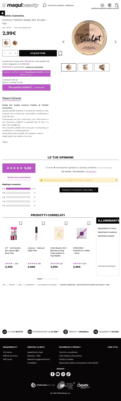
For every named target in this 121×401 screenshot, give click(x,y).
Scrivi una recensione (18, 177)
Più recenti (91, 171)
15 (25, 61)
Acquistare (13, 271)
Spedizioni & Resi (35, 352)
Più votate (66, 171)
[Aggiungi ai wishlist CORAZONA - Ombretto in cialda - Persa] (81, 223)
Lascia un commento (34, 67)
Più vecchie (78, 171)
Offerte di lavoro (10, 356)
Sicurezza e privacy (70, 347)
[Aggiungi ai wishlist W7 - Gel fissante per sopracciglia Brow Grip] (13, 223)
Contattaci (32, 363)
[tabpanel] (89, 37)
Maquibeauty (10, 347)
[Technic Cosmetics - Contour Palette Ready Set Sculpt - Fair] (6, 43)
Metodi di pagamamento (38, 359)
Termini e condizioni (68, 352)
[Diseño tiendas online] (83, 385)
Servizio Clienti (36, 347)
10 (32, 61)
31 (29, 61)
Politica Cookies (66, 359)
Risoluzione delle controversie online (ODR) (78, 363)
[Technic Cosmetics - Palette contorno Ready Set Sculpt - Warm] (15, 43)
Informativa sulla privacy (70, 356)
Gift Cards (7, 359)
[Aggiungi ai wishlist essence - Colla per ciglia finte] (36, 223)
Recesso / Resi (33, 356)
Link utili (113, 347)
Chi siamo (7, 352)
